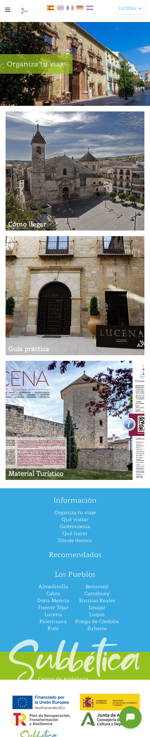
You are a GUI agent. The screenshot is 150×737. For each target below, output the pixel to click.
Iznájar (97, 608)
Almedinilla (53, 587)
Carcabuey (97, 594)
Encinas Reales (97, 601)
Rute (53, 629)
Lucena (53, 615)
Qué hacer (75, 534)
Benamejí (96, 587)
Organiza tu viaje (75, 513)
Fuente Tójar (53, 608)
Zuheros (97, 629)
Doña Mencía (53, 601)
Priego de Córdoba (97, 622)
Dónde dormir (75, 540)
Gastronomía (75, 527)
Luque (97, 615)
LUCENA (127, 8)
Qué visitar (75, 520)
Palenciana (53, 622)
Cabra (53, 594)
